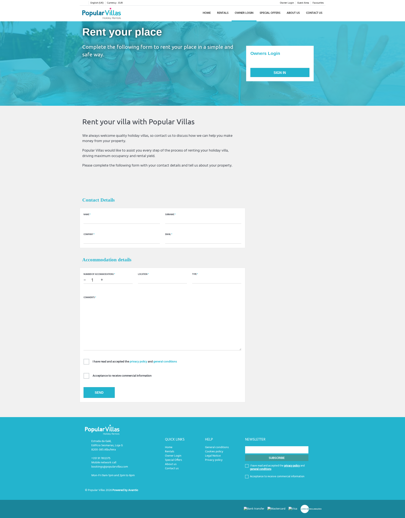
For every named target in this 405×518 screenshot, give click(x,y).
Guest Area (303, 3)
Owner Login (287, 3)
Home (207, 13)
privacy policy (138, 361)
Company (89, 234)
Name (87, 214)
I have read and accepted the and (135, 361)
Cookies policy (214, 451)
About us (293, 13)
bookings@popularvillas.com (109, 466)
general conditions (165, 361)
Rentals (222, 13)
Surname (170, 214)
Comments (90, 297)
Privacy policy (214, 460)
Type (195, 274)
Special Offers (270, 13)
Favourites (318, 3)
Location (143, 274)
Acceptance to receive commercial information (122, 375)
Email (168, 234)
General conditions (217, 447)
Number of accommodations (99, 274)
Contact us (314, 13)
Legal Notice (213, 455)
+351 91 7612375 (100, 458)
